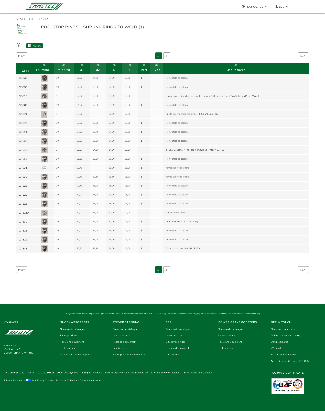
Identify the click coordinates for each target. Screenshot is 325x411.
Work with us (278, 348)
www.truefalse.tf (172, 372)
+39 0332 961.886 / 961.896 (292, 361)
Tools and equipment (72, 341)
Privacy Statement (13, 380)
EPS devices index (175, 341)
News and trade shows (284, 329)
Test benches (67, 348)
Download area (279, 341)
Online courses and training (286, 335)
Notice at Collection (67, 380)
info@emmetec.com (286, 354)
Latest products (68, 335)
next (303, 56)
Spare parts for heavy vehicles (129, 354)
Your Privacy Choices (42, 380)
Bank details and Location (198, 372)
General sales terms (91, 380)
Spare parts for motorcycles (75, 354)
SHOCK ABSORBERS (34, 19)
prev (21, 56)
